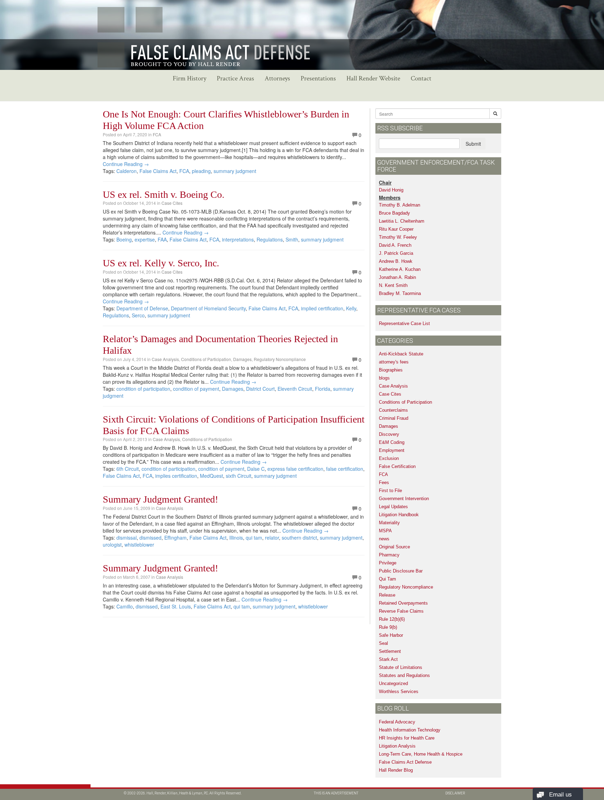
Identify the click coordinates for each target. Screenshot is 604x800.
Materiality (389, 522)
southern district (299, 537)
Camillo (124, 606)
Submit (473, 143)
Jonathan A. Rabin (397, 277)
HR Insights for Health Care (406, 738)
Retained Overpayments (403, 603)
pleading (201, 170)
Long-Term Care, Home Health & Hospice (420, 754)
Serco (138, 315)
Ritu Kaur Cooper (396, 229)
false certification (344, 468)
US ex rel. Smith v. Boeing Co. (163, 194)
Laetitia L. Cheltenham (401, 221)
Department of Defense (142, 308)
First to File (390, 490)
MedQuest (211, 475)
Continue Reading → (126, 163)
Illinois (236, 537)
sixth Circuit (238, 475)
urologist (112, 544)
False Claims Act (158, 170)
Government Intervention (404, 498)
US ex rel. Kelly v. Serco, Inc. (161, 263)
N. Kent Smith (393, 285)
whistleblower (139, 544)
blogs (384, 378)
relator (272, 537)
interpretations (238, 239)
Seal (383, 643)
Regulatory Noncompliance (280, 359)
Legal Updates (393, 506)
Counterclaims (393, 410)
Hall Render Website (373, 78)
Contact (421, 78)
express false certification (295, 468)
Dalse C (256, 468)
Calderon (126, 170)
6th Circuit (127, 468)
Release (387, 595)
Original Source (394, 546)
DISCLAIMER (455, 793)
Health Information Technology (409, 730)
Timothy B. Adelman (399, 205)
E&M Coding (391, 442)
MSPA (385, 530)
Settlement (390, 651)
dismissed (150, 537)
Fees (384, 482)
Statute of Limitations (400, 667)
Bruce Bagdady (394, 213)
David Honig (391, 190)
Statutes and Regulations (404, 675)
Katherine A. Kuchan (399, 269)
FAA (162, 239)
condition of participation (143, 388)
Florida (322, 388)
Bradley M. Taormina (400, 293)
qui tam (254, 537)
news (384, 538)
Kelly (351, 308)
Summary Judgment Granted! (160, 499)
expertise (145, 239)
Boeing (124, 239)
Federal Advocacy (397, 722)
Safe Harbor (391, 635)
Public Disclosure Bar (401, 571)
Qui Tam (387, 579)
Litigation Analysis (397, 746)
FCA (157, 134)
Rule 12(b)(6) (392, 619)
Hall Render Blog (396, 770)
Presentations (318, 78)
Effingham (175, 537)
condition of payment (196, 388)
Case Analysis (165, 359)
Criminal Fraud (393, 418)
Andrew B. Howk (395, 261)
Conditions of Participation (206, 359)
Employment (391, 450)
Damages (242, 359)
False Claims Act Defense (405, 762)
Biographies (391, 370)
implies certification (176, 475)
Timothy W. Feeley (398, 237)
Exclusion (389, 458)
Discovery (389, 434)
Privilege (387, 562)
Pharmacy (389, 554)
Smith (292, 239)
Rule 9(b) (388, 627)
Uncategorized (393, 683)
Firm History (189, 78)
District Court (260, 388)
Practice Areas (235, 78)
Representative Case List (404, 323)
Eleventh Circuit (295, 388)
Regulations (270, 239)
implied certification (322, 308)
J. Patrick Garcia (396, 253)
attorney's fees (394, 362)
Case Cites (171, 203)
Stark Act (388, 659)
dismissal (126, 537)
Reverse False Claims (401, 611)
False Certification (397, 466)
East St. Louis (175, 606)
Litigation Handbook (399, 514)
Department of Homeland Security (208, 308)
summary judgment (235, 170)
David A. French (395, 245)
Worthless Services (398, 691)
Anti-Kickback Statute (401, 353)
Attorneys (277, 78)
